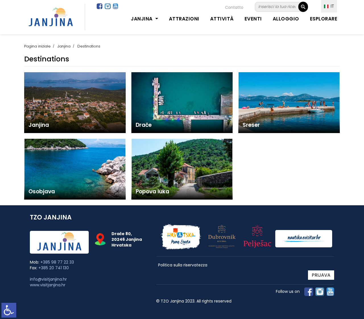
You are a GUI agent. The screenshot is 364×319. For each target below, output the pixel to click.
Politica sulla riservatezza (182, 265)
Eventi (253, 18)
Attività (222, 18)
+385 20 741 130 (53, 268)
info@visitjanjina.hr (48, 279)
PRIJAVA (321, 275)
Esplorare (324, 18)
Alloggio (286, 18)
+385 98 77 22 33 (57, 262)
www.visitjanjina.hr (47, 285)
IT (331, 6)
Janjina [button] (142, 18)
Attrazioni (184, 18)
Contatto (234, 7)
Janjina (64, 46)
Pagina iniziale (37, 46)
